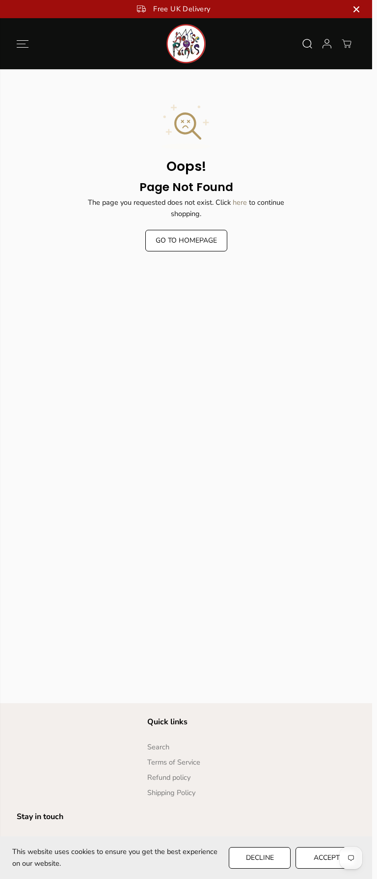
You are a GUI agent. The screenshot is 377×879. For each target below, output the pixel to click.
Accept (327, 857)
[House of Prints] (186, 43)
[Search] (307, 44)
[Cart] (346, 44)
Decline (260, 857)
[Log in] (327, 44)
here (240, 202)
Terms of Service (173, 762)
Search (158, 747)
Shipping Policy (171, 792)
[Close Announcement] (356, 9)
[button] (22, 43)
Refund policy (168, 777)
